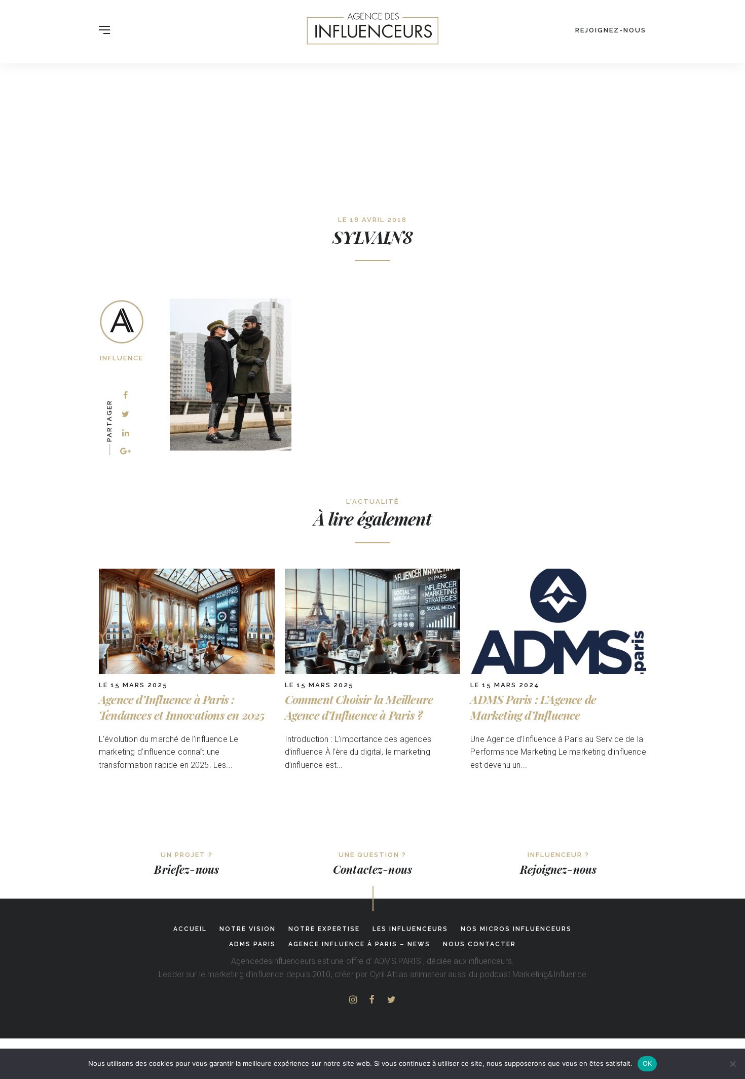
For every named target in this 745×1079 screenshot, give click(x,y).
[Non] (732, 1064)
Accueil (190, 929)
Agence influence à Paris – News (359, 944)
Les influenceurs (410, 929)
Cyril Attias (389, 974)
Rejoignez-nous (610, 30)
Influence (121, 358)
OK (647, 1063)
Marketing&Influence (549, 974)
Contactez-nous (372, 869)
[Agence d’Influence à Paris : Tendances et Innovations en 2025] (187, 671)
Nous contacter (479, 944)
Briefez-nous (186, 869)
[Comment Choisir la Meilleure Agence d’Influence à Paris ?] (373, 671)
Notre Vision (247, 929)
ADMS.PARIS (397, 961)
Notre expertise (324, 929)
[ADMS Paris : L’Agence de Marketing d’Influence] (558, 671)
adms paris (252, 944)
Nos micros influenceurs (516, 929)
